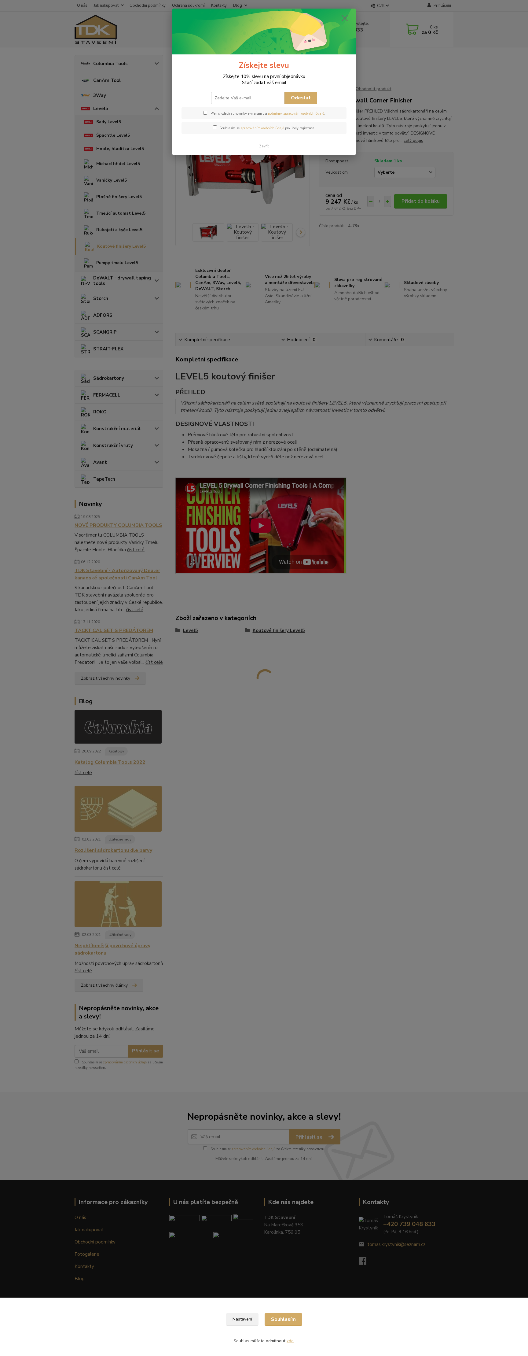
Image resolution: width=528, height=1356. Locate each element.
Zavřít (264, 146)
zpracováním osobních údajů (262, 128)
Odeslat (301, 97)
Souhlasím (283, 1319)
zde (290, 1341)
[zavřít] (345, 18)
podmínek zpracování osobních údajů (296, 113)
